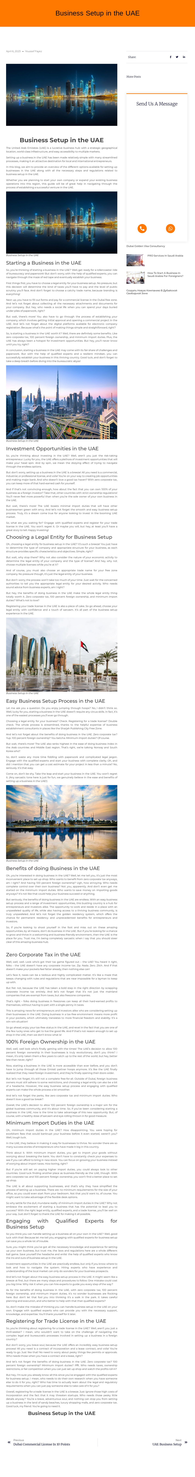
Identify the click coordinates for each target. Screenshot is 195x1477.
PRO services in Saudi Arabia (165, 255)
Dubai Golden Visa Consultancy (145, 246)
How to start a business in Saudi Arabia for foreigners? (165, 274)
